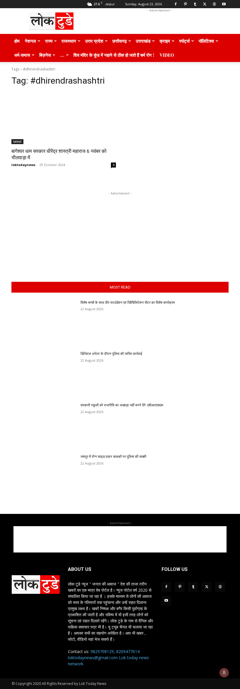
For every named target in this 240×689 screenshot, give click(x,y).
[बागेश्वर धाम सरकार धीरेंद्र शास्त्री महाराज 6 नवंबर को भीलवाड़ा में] (63, 118)
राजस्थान (68, 41)
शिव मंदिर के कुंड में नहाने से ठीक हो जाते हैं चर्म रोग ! (113, 55)
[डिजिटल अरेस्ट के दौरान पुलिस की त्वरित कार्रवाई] (44, 374)
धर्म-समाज (22, 55)
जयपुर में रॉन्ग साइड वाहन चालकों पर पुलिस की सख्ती (113, 457)
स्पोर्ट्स (184, 41)
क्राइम (165, 41)
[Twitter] (204, 4)
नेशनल (30, 41)
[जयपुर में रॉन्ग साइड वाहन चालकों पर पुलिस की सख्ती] (44, 477)
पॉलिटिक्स (206, 41)
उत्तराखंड (143, 41)
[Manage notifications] (224, 672)
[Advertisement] (159, 21)
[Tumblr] (195, 4)
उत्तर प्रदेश (94, 41)
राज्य (48, 41)
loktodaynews (23, 165)
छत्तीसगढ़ (119, 41)
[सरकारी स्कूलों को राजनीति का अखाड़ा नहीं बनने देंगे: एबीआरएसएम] (44, 425)
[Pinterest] (185, 4)
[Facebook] (175, 4)
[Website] (214, 4)
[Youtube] (224, 4)
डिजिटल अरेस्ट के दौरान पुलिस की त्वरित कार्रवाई (111, 354)
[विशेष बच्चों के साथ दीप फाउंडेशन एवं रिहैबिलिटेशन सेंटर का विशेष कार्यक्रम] (44, 323)
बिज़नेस (45, 55)
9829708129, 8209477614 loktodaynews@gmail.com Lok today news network (108, 657)
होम (17, 41)
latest (17, 141)
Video (167, 55)
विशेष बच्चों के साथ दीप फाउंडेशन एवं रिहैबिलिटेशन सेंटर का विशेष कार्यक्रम (127, 303)
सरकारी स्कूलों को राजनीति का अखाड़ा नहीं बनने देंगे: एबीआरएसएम (121, 405)
